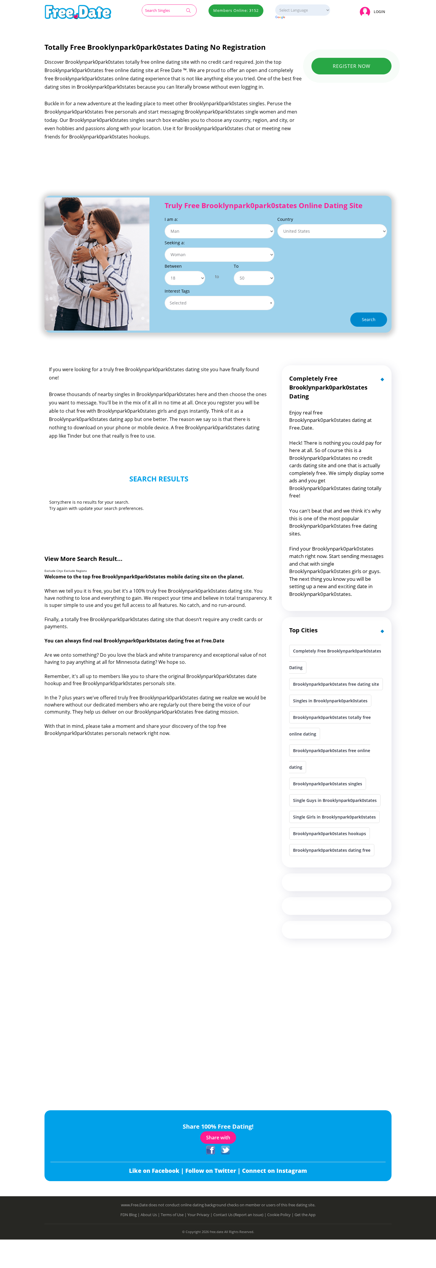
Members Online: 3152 (236, 10)
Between (173, 266)
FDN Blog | (130, 1214)
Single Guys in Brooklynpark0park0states (335, 800)
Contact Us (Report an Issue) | (240, 1214)
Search (368, 319)
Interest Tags (177, 291)
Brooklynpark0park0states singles (327, 784)
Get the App (305, 1214)
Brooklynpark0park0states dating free (331, 850)
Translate (302, 18)
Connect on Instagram (274, 1171)
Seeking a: (175, 242)
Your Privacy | (200, 1214)
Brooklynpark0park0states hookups (329, 833)
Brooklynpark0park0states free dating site (336, 684)
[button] (373, 11)
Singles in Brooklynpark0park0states (330, 701)
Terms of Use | (174, 1214)
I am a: (171, 219)
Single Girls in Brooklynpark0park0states (334, 817)
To (236, 266)
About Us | (151, 1214)
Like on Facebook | (157, 1171)
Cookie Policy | (281, 1214)
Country (285, 219)
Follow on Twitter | (213, 1171)
